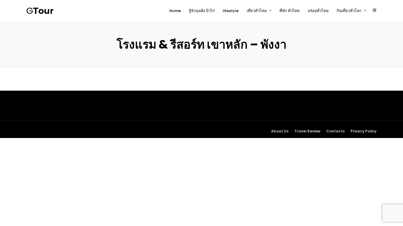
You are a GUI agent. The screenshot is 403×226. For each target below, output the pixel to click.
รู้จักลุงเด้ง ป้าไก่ (202, 11)
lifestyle (231, 11)
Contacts (335, 131)
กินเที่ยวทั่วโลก (349, 11)
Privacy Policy (363, 131)
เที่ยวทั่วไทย (257, 11)
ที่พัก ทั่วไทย (289, 11)
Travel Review (307, 131)
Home (175, 11)
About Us (280, 131)
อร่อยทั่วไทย (318, 11)
